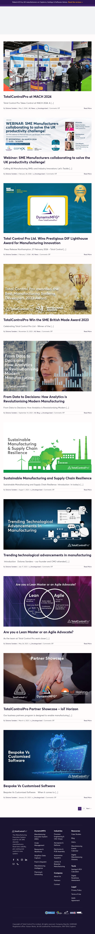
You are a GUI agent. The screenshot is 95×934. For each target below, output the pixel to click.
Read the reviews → (75, 2)
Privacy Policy (76, 890)
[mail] (13, 864)
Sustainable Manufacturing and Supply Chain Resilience (47, 478)
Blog (38, 413)
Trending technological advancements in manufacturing (47, 555)
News (33, 108)
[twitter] (18, 860)
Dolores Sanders (11, 108)
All (29, 108)
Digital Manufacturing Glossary (76, 857)
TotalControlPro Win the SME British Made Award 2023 (46, 320)
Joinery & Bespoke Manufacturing (59, 864)
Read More (88, 108)
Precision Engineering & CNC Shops (59, 837)
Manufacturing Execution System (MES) (40, 837)
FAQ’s (73, 842)
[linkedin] (26, 860)
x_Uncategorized (42, 108)
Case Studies (76, 834)
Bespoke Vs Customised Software (29, 786)
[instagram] (22, 860)
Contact (57, 884)
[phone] (18, 864)
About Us (57, 876)
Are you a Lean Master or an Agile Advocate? (38, 632)
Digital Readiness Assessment (75, 878)
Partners (57, 880)
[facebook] (13, 860)
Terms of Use (76, 894)
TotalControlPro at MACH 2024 (27, 97)
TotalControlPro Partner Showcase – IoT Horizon (40, 709)
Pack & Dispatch (40, 862)
